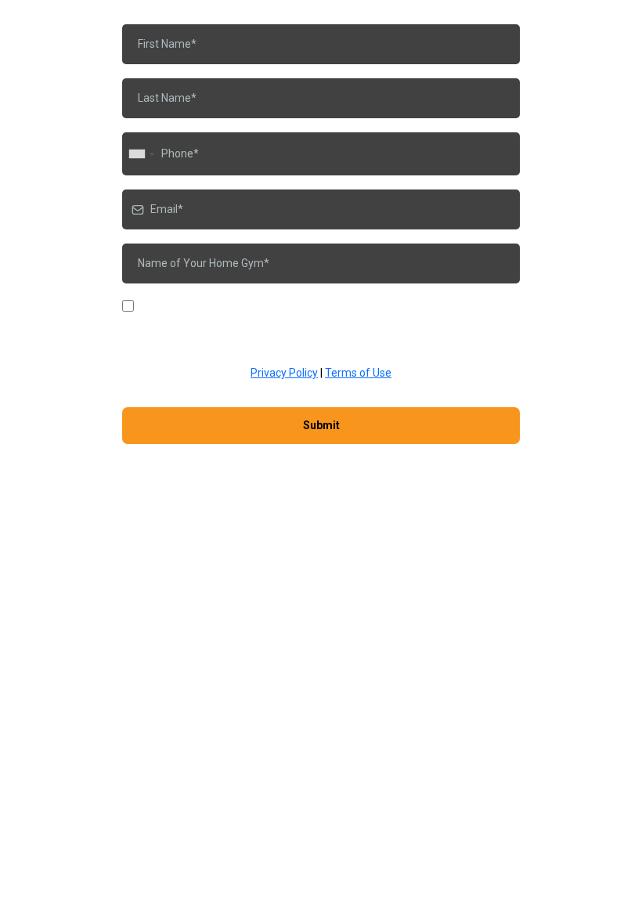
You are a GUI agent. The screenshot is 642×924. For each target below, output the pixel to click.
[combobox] (141, 154)
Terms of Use (358, 372)
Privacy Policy (284, 372)
